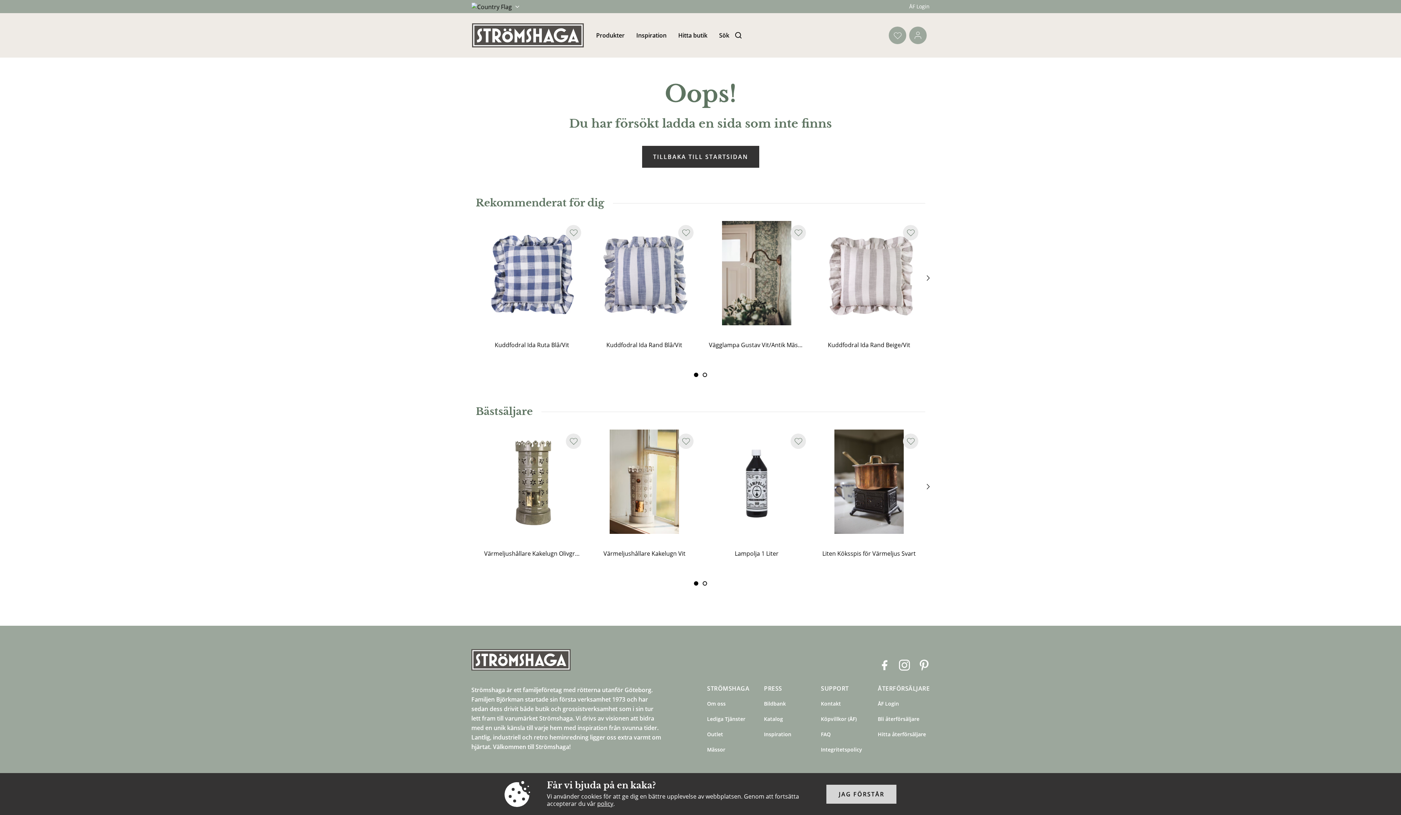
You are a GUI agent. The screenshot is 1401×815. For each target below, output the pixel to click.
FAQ (826, 734)
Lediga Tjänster (726, 718)
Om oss (716, 703)
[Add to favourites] (573, 232)
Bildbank (775, 703)
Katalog (773, 718)
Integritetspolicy (841, 749)
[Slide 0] (696, 375)
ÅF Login (919, 6)
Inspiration (651, 35)
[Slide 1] (704, 375)
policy (605, 804)
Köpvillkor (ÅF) (839, 718)
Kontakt (831, 703)
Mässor (716, 749)
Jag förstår (861, 794)
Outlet (715, 734)
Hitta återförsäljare (902, 734)
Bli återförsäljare (898, 718)
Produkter (610, 35)
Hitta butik (692, 35)
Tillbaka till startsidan (700, 157)
